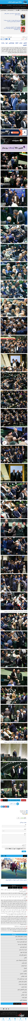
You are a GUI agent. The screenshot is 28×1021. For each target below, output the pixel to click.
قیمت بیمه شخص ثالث (22, 979)
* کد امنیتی (24, 845)
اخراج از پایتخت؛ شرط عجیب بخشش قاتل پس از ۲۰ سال (12, 14)
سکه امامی (24, 992)
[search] (1, 5)
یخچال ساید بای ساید (22, 944)
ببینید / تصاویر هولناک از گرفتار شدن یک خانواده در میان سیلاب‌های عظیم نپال (13, 894)
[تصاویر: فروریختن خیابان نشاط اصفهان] (14, 868)
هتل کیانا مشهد (23, 952)
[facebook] (4, 807)
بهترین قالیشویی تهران (22, 989)
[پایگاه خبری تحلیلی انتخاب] (25, 2)
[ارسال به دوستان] (3, 39)
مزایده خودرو (24, 987)
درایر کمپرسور (24, 965)
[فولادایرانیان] (14, 132)
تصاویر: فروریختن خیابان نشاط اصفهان (18, 880)
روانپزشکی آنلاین (23, 1000)
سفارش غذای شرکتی (23, 981)
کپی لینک (23, 800)
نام (25, 824)
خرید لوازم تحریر (23, 947)
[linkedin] (8, 807)
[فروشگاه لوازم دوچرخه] (14, 140)
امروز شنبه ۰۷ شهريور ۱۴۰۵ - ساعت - (19, 5)
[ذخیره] (5, 39)
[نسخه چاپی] (1, 39)
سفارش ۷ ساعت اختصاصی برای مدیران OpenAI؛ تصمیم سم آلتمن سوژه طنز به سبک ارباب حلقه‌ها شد (12, 28)
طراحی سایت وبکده (23, 984)
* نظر (25, 833)
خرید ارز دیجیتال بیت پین (21, 939)
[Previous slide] (5, 855)
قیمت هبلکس (24, 976)
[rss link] (8, 1009)
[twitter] (2, 807)
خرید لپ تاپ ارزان (23, 950)
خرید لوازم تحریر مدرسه (22, 942)
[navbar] (26, 5)
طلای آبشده (24, 997)
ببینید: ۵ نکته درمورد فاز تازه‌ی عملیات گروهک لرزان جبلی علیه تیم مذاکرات (13, 897)
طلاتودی (25, 971)
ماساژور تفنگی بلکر (23, 955)
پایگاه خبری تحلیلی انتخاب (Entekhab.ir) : (19, 55)
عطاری (25, 957)
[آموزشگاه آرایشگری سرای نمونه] (14, 148)
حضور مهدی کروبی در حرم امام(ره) (20, 926)
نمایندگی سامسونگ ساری (21, 960)
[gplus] (6, 807)
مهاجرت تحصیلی (23, 973)
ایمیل (25, 829)
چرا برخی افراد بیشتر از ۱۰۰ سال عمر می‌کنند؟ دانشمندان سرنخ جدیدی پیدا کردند (12, 21)
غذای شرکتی (24, 963)
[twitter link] (4, 1009)
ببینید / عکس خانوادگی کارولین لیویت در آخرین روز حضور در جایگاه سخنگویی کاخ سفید (13, 890)
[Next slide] (2, 855)
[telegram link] (6, 1009)
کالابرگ (25, 968)
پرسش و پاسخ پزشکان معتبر (21, 936)
